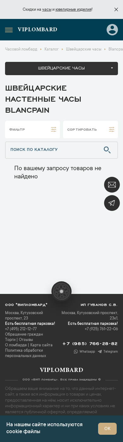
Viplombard (37, 30)
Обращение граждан (24, 334)
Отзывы (26, 340)
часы (46, 10)
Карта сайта (41, 345)
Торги (10, 340)
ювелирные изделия (73, 10)
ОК (107, 429)
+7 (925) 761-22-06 (101, 329)
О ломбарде (16, 345)
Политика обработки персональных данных (25, 353)
